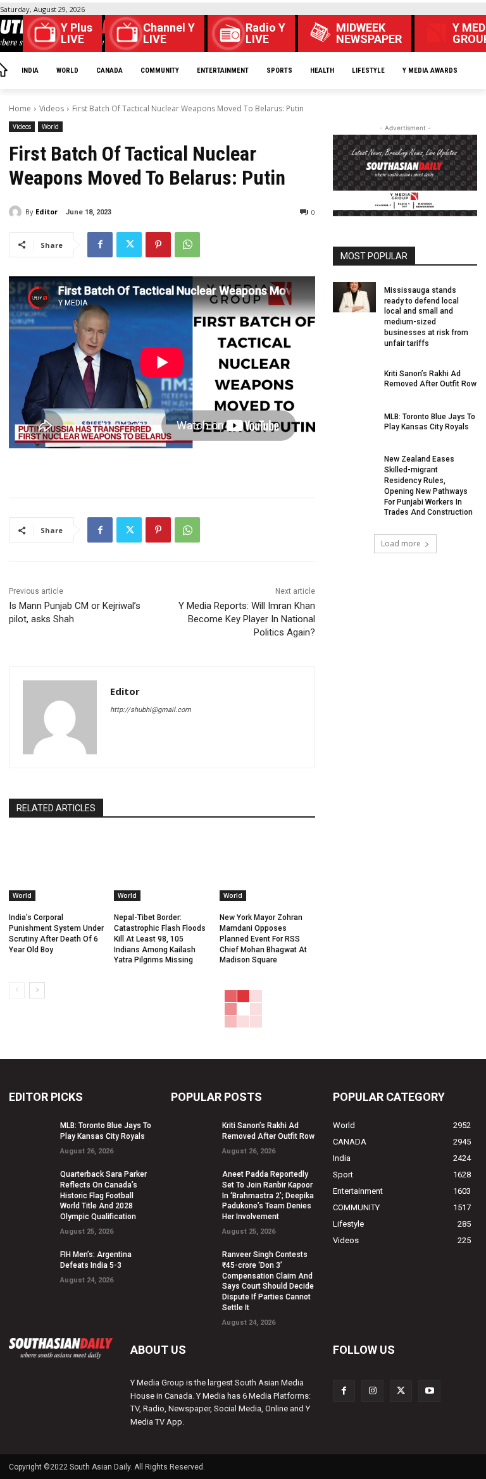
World (50, 126)
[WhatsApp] (187, 244)
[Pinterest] (158, 244)
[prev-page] (17, 990)
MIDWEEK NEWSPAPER (369, 33)
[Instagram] (372, 1391)
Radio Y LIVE (265, 33)
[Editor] (17, 212)
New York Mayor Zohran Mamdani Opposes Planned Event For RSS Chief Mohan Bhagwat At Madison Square (263, 938)
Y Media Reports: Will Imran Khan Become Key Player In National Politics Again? (246, 619)
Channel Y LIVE (169, 33)
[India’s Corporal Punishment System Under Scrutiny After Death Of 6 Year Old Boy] (56, 867)
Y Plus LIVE (76, 33)
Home (20, 108)
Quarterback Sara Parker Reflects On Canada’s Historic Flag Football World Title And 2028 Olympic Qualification (103, 1195)
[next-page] (37, 990)
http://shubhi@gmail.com (150, 710)
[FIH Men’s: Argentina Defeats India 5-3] (30, 1261)
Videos (51, 108)
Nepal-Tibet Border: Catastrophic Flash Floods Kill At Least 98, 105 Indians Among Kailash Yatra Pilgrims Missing (160, 938)
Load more (401, 543)
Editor (46, 211)
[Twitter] (129, 244)
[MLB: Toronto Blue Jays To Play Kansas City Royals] (354, 423)
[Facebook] (100, 244)
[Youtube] (429, 1391)
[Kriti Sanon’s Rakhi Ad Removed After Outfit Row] (354, 380)
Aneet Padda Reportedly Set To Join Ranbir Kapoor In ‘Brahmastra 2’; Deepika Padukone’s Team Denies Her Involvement (268, 1195)
